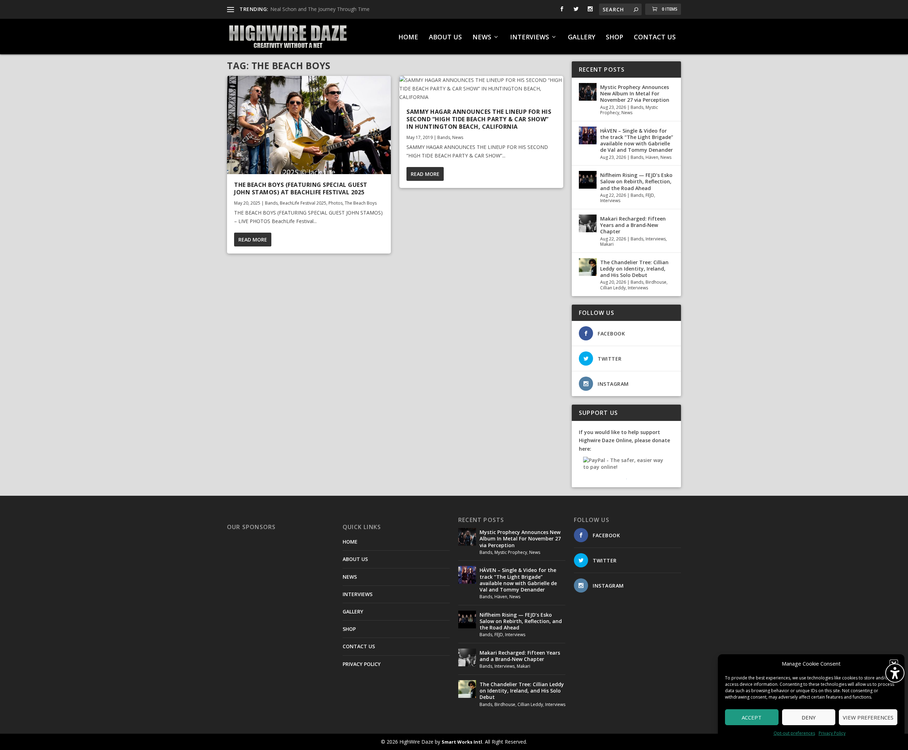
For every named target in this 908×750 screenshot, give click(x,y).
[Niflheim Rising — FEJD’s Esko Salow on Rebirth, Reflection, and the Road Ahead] (588, 180)
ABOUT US (445, 37)
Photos (335, 203)
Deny (809, 717)
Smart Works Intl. (462, 742)
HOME (408, 37)
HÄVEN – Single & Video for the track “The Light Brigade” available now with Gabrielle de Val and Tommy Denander (636, 140)
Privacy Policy (832, 733)
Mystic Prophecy (510, 552)
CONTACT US (655, 37)
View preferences (868, 717)
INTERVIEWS (529, 37)
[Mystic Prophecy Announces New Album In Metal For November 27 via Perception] (588, 92)
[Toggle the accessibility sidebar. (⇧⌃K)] (894, 673)
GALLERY (581, 37)
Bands (271, 203)
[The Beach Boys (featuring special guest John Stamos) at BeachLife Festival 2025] (309, 125)
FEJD (650, 195)
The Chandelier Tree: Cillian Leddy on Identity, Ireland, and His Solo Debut (634, 268)
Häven (652, 157)
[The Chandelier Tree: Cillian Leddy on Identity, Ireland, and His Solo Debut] (588, 267)
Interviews (610, 201)
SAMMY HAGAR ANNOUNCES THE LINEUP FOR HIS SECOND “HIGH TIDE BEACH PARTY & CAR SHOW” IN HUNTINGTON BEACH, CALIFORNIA (478, 119)
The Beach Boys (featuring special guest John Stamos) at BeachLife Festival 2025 (300, 188)
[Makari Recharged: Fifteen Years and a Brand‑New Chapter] (588, 223)
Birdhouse (656, 282)
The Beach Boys (361, 203)
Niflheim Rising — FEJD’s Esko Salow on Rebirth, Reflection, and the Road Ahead (636, 181)
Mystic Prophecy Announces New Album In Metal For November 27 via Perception (634, 93)
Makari (607, 244)
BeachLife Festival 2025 (303, 203)
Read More (252, 239)
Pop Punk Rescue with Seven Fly (307, 9)
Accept (752, 717)
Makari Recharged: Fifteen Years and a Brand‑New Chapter (633, 225)
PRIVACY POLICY (362, 664)
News (457, 137)
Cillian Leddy (613, 288)
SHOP (614, 37)
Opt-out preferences (794, 733)
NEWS (481, 37)
